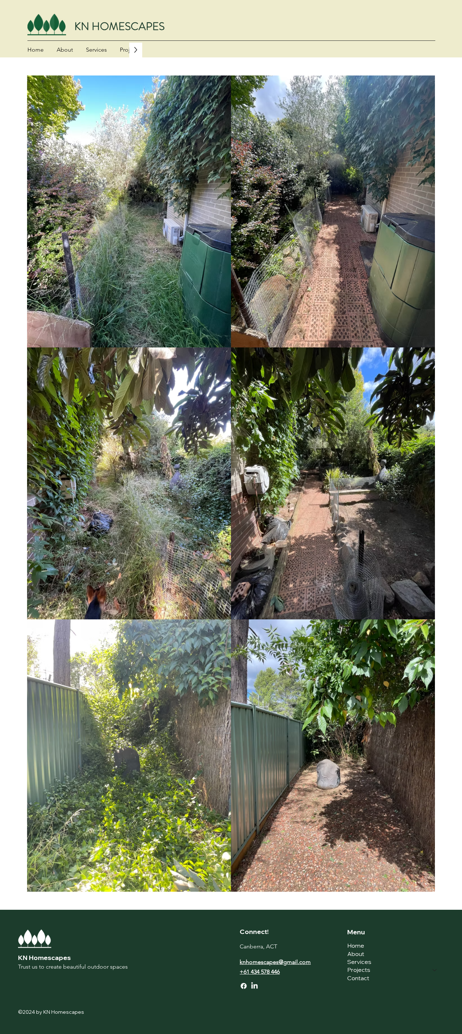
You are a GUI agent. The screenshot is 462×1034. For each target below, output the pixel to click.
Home (355, 945)
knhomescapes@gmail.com (275, 962)
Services (359, 961)
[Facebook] (244, 986)
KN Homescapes (44, 957)
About (355, 953)
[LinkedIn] (254, 986)
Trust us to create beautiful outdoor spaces (73, 966)
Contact (358, 978)
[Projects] (435, 970)
